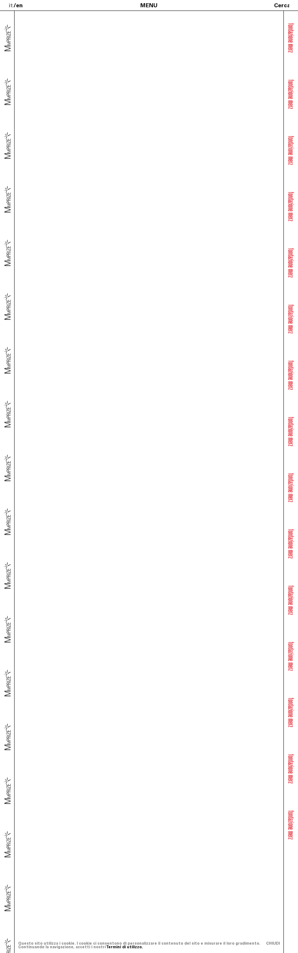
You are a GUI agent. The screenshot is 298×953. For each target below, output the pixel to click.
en (19, 5)
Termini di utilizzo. (124, 947)
